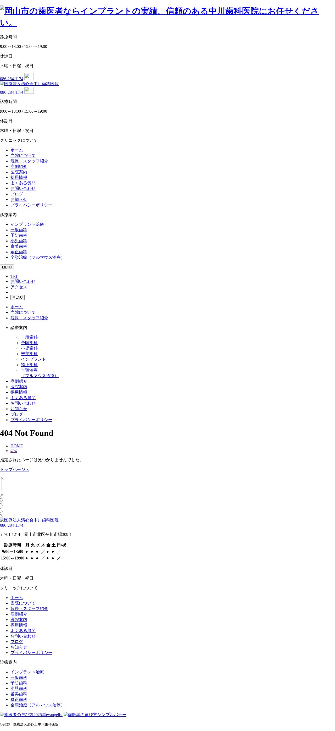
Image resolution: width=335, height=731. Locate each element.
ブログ (16, 194)
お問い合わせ (23, 188)
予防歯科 (18, 235)
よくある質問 (23, 183)
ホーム (16, 150)
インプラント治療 (27, 224)
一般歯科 (18, 230)
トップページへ (14, 469)
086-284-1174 (11, 78)
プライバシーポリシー (31, 205)
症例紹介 (18, 166)
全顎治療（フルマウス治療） (37, 257)
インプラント (33, 359)
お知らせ (18, 199)
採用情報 (18, 177)
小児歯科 (18, 241)
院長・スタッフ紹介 (29, 161)
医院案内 (18, 172)
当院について (23, 155)
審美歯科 (18, 246)
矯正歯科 (18, 252)
